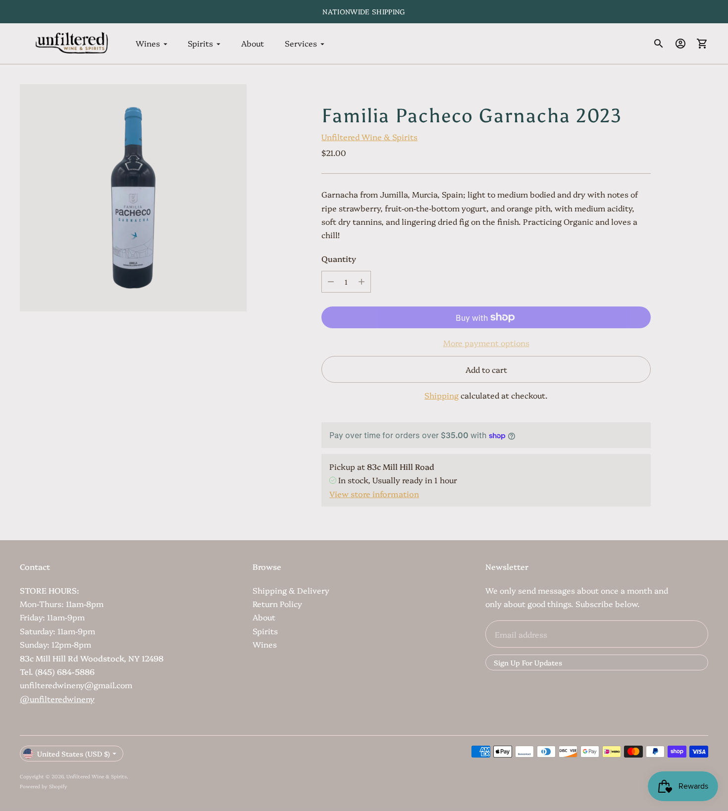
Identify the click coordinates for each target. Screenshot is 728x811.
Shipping (441, 395)
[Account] (680, 43)
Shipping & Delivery (291, 590)
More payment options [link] (486, 342)
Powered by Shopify (43, 786)
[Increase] (361, 281)
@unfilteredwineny (57, 698)
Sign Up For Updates (528, 662)
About (252, 43)
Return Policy (277, 603)
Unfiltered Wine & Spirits (369, 136)
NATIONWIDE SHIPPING (364, 11)
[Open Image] (133, 197)
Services (301, 43)
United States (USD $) (73, 754)
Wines (148, 43)
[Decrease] (331, 281)
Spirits (200, 43)
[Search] (659, 43)
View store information (374, 493)
